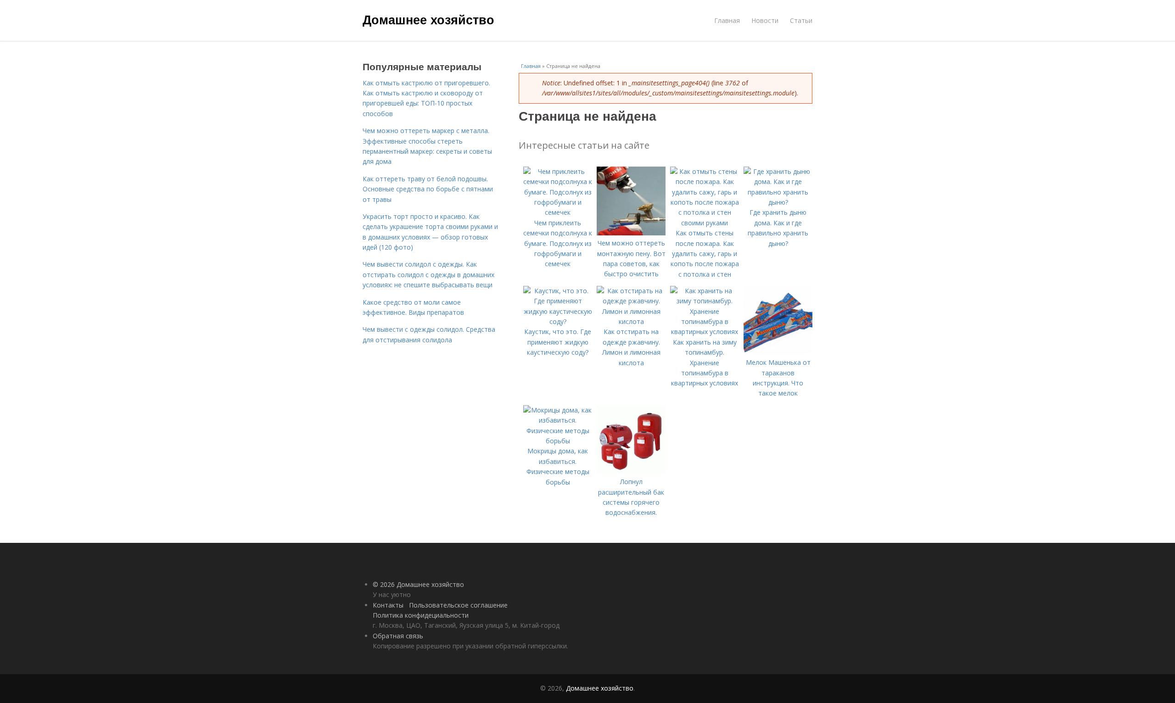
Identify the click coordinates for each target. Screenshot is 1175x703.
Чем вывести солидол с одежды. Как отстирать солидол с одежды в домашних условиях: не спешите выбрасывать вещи (428, 274)
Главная (727, 20)
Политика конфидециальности (421, 615)
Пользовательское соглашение (458, 605)
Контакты (388, 605)
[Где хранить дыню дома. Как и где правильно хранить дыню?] (778, 202)
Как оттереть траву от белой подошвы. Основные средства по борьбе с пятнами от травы (428, 189)
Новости (764, 20)
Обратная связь (398, 635)
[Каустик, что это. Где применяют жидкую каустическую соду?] (557, 321)
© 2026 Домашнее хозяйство (418, 584)
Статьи (801, 20)
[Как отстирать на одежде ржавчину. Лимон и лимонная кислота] (631, 321)
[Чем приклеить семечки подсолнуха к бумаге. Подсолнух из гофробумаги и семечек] (557, 212)
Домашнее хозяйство (428, 19)
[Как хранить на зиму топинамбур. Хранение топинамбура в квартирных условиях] (704, 331)
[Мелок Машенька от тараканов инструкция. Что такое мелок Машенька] (778, 352)
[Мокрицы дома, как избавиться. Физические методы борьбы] (557, 440)
